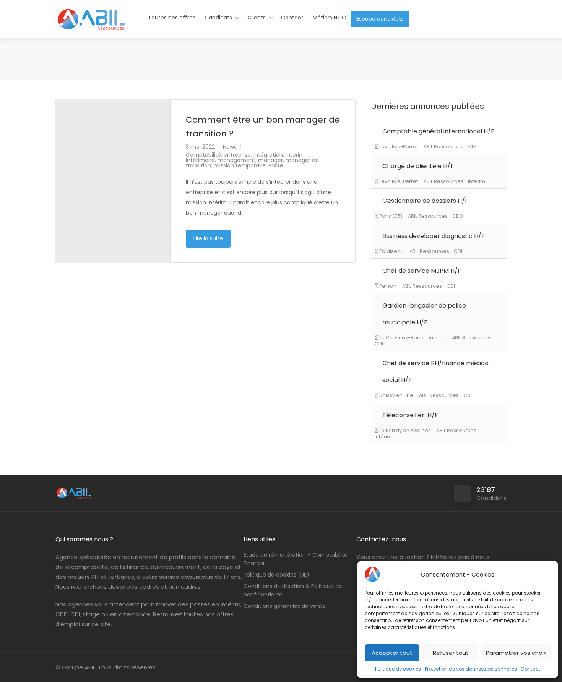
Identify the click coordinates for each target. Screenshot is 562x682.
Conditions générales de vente (285, 606)
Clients (256, 17)
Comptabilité (203, 155)
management (236, 160)
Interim (295, 155)
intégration (268, 155)
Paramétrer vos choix (516, 653)
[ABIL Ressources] (91, 24)
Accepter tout (392, 653)
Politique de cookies (398, 669)
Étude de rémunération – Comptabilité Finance (296, 559)
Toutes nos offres (171, 17)
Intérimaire (200, 160)
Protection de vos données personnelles (471, 669)
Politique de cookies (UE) (276, 574)
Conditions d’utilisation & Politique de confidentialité (293, 590)
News (230, 147)
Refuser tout (451, 653)
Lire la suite (208, 238)
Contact (530, 669)
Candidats (218, 17)
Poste (275, 165)
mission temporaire (240, 165)
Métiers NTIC (329, 17)
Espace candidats (380, 19)
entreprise (237, 155)
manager (270, 160)
